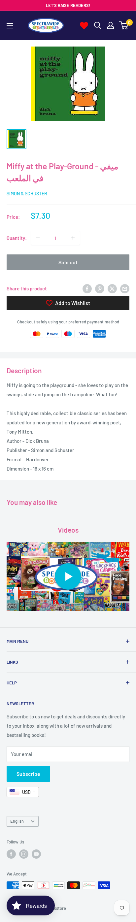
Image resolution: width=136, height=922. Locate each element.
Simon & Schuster (27, 193)
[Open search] (97, 25)
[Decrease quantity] (38, 238)
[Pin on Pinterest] (99, 288)
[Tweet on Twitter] (112, 288)
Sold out (68, 262)
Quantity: (17, 238)
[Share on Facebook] (87, 288)
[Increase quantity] (73, 238)
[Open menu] (10, 25)
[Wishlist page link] (84, 25)
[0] (124, 25)
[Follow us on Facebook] (11, 854)
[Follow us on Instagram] (23, 854)
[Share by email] (124, 288)
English (17, 821)
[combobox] (23, 792)
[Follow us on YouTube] (36, 854)
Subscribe (28, 774)
